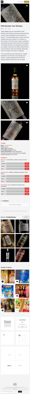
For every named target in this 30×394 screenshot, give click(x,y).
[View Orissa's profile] (2, 310)
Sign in (22, 1)
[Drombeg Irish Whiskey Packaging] (22, 241)
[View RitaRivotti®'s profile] (17, 281)
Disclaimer (15, 389)
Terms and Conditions (23, 388)
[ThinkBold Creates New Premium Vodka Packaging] (8, 255)
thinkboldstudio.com (22, 324)
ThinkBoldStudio (8, 145)
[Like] (27, 6)
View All (26, 217)
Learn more (10, 391)
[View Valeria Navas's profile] (17, 296)
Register (26, 1)
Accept (20, 391)
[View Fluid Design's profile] (2, 296)
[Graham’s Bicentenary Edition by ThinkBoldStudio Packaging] (22, 226)
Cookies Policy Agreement (13, 388)
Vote (27, 163)
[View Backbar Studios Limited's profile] (2, 281)
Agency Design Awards (6, 389)
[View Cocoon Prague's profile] (17, 310)
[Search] (19, 2)
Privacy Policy (4, 388)
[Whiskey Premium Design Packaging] (22, 255)
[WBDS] (19, 335)
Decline (15, 391)
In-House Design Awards (16, 389)
